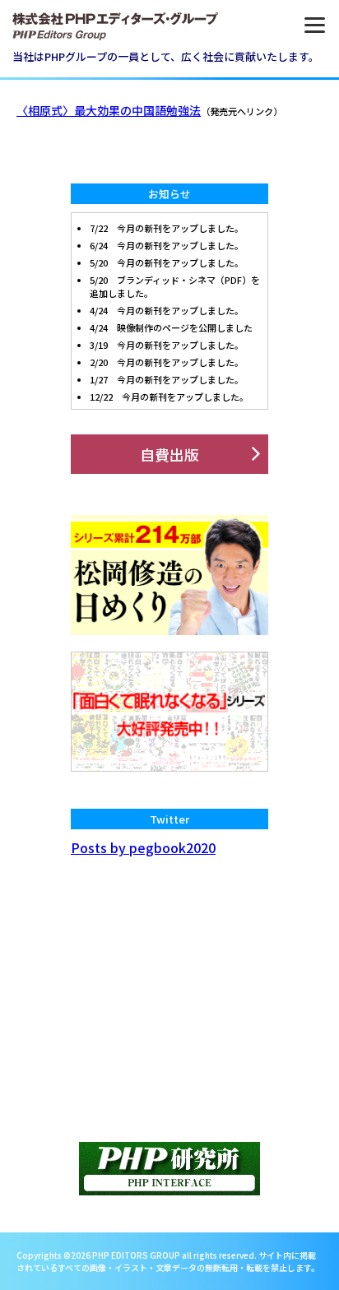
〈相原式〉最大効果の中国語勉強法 (108, 110)
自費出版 (169, 454)
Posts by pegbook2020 (143, 847)
